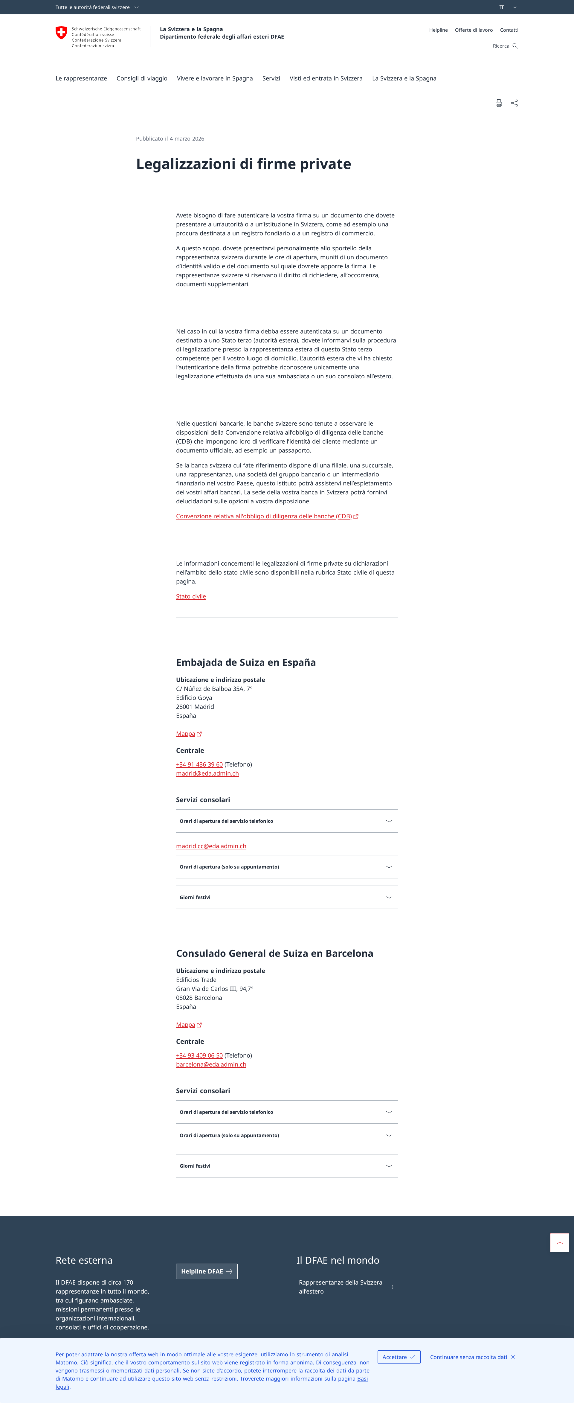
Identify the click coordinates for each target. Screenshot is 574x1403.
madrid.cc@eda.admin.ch (211, 846)
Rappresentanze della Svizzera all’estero (340, 1286)
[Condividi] (514, 103)
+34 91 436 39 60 (199, 764)
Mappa (185, 733)
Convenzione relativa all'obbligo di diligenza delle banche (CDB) (264, 516)
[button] (81, 78)
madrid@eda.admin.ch (207, 773)
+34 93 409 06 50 (199, 1055)
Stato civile (191, 596)
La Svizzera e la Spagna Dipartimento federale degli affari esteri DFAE (222, 32)
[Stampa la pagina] (498, 103)
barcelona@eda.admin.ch (211, 1064)
